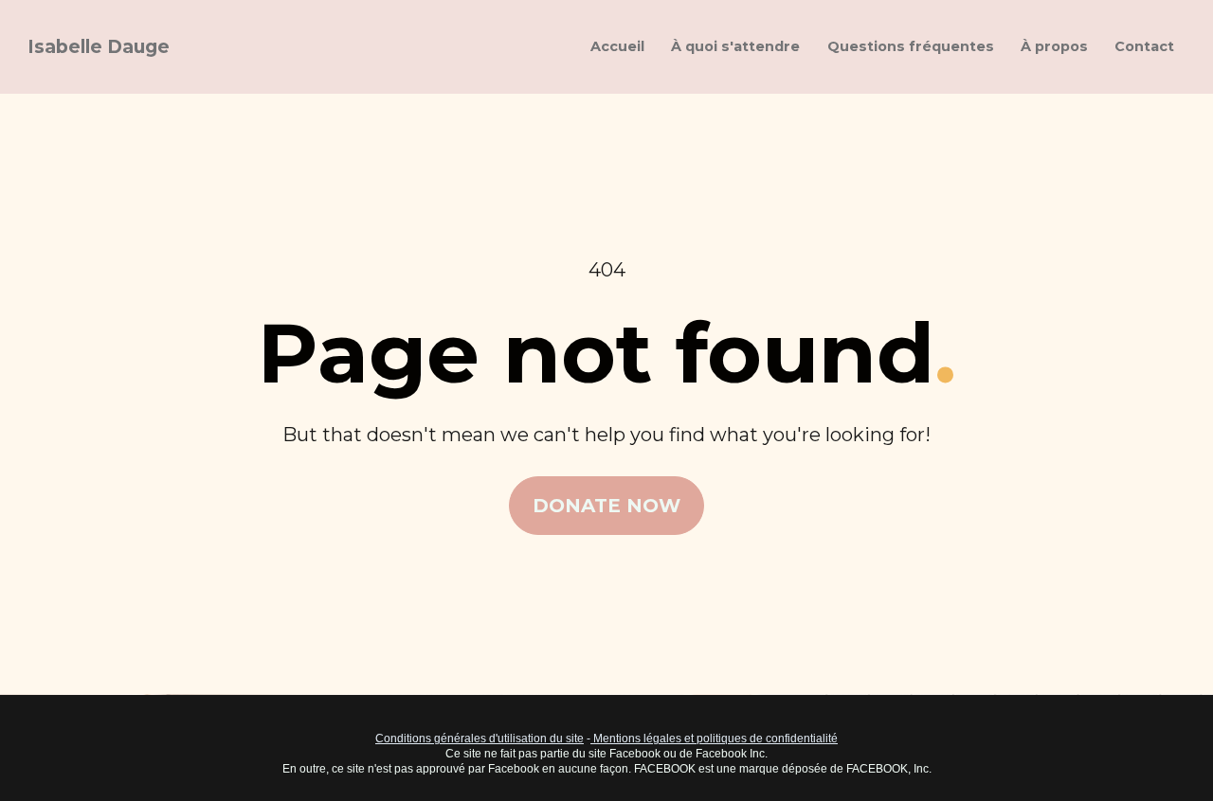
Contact (1144, 46)
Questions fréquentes (910, 46)
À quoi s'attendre (735, 46)
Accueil (617, 46)
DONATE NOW (606, 505)
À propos (1054, 46)
